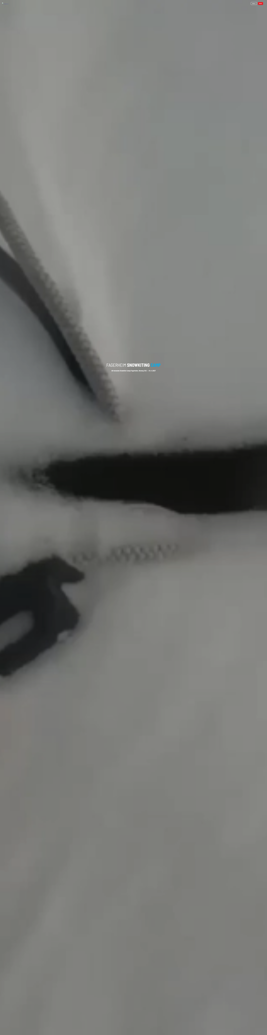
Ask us (253, 3)
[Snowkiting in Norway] (5, 3)
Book (260, 3)
